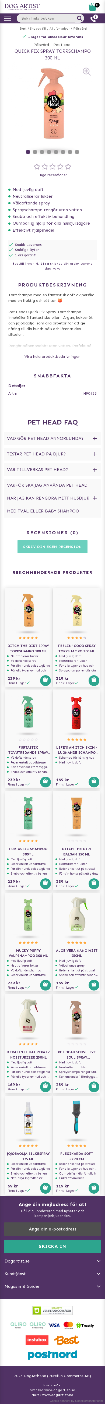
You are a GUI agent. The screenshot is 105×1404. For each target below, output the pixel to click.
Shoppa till (38, 28)
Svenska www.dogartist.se (52, 1390)
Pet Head (62, 45)
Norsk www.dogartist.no (53, 1395)
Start (23, 28)
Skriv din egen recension (52, 546)
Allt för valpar (59, 28)
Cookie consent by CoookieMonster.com (76, 1400)
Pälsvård (80, 28)
